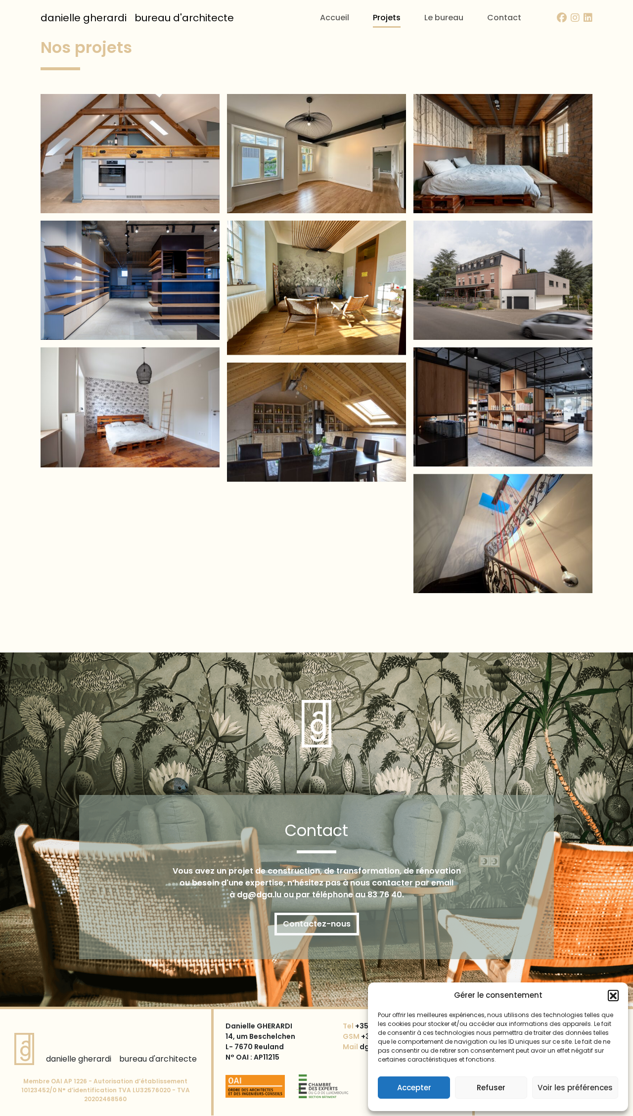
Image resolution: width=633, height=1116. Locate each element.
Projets (387, 17)
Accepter (414, 1087)
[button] (613, 995)
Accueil (334, 17)
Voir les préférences (575, 1087)
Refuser (491, 1087)
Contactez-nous (317, 924)
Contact (504, 17)
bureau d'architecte (137, 18)
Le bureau (443, 17)
